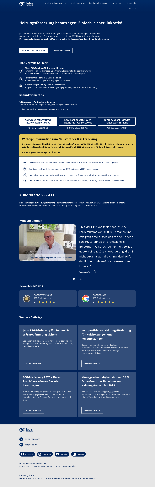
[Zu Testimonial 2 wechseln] (77, 279)
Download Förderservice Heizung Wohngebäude (38, 121)
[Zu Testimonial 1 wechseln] (74, 279)
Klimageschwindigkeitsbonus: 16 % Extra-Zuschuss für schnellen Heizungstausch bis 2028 (105, 381)
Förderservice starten (33, 50)
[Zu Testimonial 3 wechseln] (81, 279)
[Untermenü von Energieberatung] (85, 3)
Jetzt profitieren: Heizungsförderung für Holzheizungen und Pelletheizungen (106, 334)
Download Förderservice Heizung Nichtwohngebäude (77, 121)
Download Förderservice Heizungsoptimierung (117, 121)
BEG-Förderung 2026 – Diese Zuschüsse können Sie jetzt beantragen (42, 381)
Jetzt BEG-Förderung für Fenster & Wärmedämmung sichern (46, 332)
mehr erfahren (62, 50)
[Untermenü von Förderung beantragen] (65, 3)
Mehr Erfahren (35, 364)
